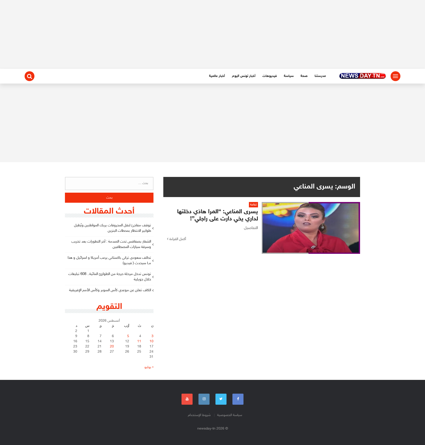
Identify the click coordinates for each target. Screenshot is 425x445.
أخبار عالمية (217, 76)
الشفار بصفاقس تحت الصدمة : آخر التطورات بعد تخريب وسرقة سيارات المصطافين (111, 244)
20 (112, 347)
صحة (304, 76)
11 (139, 341)
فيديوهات (269, 76)
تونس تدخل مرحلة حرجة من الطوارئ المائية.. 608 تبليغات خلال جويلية (109, 277)
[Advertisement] (212, 34)
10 (151, 341)
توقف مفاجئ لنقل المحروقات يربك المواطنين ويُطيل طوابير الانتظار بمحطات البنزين (112, 228)
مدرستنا (320, 76)
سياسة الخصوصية (229, 415)
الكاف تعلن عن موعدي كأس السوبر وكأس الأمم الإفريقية (110, 290)
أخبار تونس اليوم (244, 76)
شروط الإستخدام (199, 415)
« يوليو (148, 367)
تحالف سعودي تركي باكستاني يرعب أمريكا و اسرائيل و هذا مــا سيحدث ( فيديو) (109, 261)
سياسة (289, 76)
